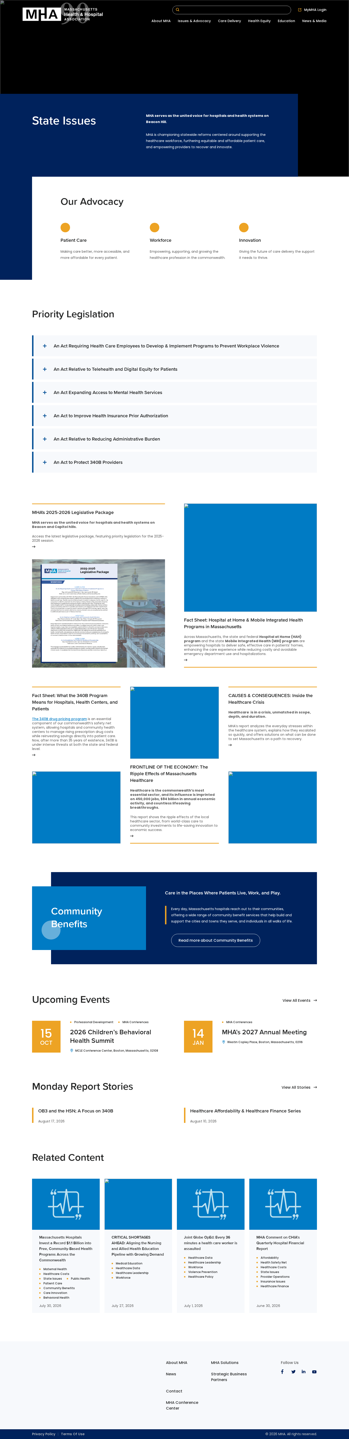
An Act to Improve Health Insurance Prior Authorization (111, 415)
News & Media (314, 21)
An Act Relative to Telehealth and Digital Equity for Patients (115, 369)
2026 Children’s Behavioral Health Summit (110, 1036)
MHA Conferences (136, 1022)
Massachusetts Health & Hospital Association (63, 14)
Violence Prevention (202, 1272)
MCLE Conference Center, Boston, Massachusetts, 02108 (116, 1050)
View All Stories (296, 1087)
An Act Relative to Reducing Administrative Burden (107, 438)
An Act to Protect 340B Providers (88, 462)
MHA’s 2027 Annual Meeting (264, 1032)
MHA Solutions (225, 1362)
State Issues (52, 1278)
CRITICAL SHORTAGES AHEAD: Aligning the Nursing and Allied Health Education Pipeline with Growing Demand (138, 1246)
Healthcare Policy (200, 1276)
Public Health (80, 1278)
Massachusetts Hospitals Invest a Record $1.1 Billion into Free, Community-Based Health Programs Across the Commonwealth (65, 1249)
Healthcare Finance (275, 1286)
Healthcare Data (128, 1268)
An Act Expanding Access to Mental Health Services (108, 392)
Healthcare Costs (56, 1274)
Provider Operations (275, 1276)
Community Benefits (59, 1288)
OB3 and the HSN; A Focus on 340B (75, 1110)
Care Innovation (55, 1293)
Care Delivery (229, 21)
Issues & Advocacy (194, 21)
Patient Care (52, 1283)
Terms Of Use (73, 1434)
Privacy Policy (43, 1434)
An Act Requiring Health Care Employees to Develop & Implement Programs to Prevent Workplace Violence (166, 345)
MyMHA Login (315, 9)
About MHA (161, 21)
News (171, 1374)
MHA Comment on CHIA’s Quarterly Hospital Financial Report (280, 1243)
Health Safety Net (274, 1262)
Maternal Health (55, 1269)
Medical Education (129, 1263)
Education (286, 21)
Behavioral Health (56, 1297)
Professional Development (93, 1022)
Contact (174, 1391)
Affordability (270, 1257)
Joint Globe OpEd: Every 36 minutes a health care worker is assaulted (210, 1243)
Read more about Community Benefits (216, 940)
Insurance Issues (273, 1281)
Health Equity (259, 21)
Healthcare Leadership (132, 1273)
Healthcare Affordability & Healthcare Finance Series (245, 1110)
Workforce (123, 1277)
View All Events (297, 1000)
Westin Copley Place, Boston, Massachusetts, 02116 (265, 1042)
